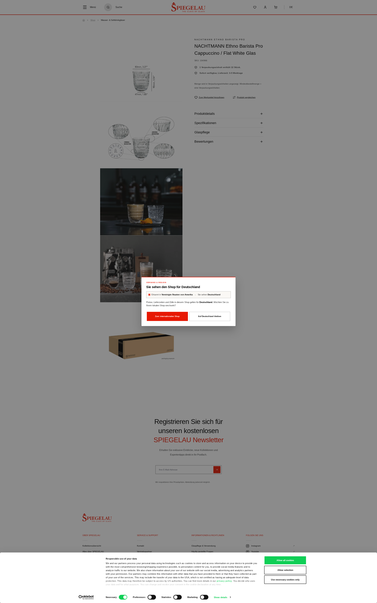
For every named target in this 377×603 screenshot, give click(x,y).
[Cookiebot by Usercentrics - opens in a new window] (86, 597)
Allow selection (285, 570)
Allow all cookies (285, 560)
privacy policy (224, 581)
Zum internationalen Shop (167, 316)
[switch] (152, 597)
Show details (220, 597)
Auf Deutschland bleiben (209, 316)
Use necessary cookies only (285, 579)
